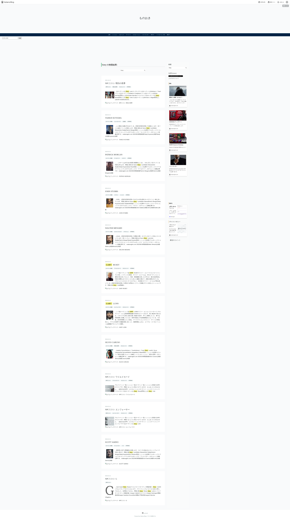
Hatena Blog (143, 516)
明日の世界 (115, 86)
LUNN (112, 303)
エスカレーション (136, 34)
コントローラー (117, 121)
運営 (168, 34)
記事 (109, 34)
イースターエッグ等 (161, 34)
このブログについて (173, 78)
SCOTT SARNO (111, 442)
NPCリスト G (111, 479)
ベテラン (116, 194)
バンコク (122, 194)
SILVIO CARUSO (112, 342)
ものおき (145, 18)
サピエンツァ (122, 86)
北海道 (124, 121)
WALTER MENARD (113, 228)
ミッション (114, 34)
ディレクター (117, 445)
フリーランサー (145, 34)
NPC (152, 34)
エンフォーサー (117, 307)
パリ (123, 445)
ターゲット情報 (109, 121)
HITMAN (128, 86)
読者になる (285, 5)
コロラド (124, 158)
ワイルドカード (117, 268)
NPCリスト (108, 86)
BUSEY (112, 265)
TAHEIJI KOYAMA (113, 118)
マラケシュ (126, 231)
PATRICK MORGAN (113, 155)
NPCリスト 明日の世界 (115, 83)
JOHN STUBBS (111, 191)
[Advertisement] (145, 50)
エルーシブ (121, 34)
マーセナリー (117, 158)
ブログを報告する (151, 516)
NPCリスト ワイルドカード (117, 377)
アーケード (128, 34)
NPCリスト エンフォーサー (117, 409)
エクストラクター (118, 231)
